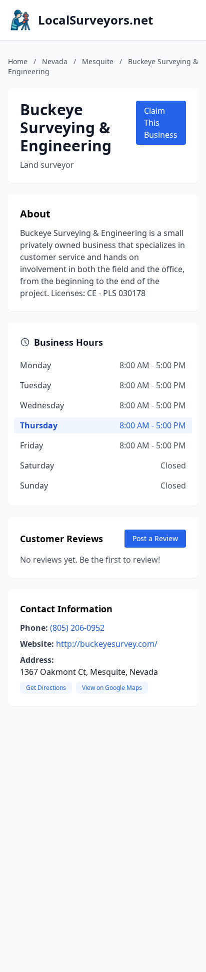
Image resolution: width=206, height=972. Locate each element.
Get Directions (46, 687)
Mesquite (98, 61)
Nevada (55, 61)
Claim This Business (161, 122)
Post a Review (155, 538)
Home (18, 61)
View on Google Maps (112, 687)
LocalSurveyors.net (95, 20)
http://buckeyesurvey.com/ (107, 643)
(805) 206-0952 (77, 627)
